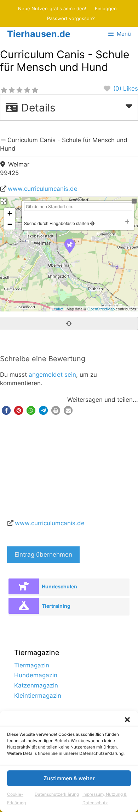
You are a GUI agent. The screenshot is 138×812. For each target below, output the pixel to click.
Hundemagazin (35, 675)
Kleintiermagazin (37, 695)
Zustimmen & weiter (69, 778)
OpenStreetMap (101, 308)
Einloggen (106, 8)
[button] (127, 719)
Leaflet (57, 308)
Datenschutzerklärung (57, 794)
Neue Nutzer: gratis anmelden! (52, 8)
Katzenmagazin (36, 685)
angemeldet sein (52, 374)
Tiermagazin (31, 665)
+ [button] (9, 213)
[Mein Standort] (91, 223)
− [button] (9, 224)
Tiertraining (56, 606)
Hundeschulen (59, 586)
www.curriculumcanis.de (42, 188)
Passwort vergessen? (71, 18)
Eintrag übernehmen (43, 554)
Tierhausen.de (38, 34)
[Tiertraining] (23, 606)
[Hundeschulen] (23, 586)
